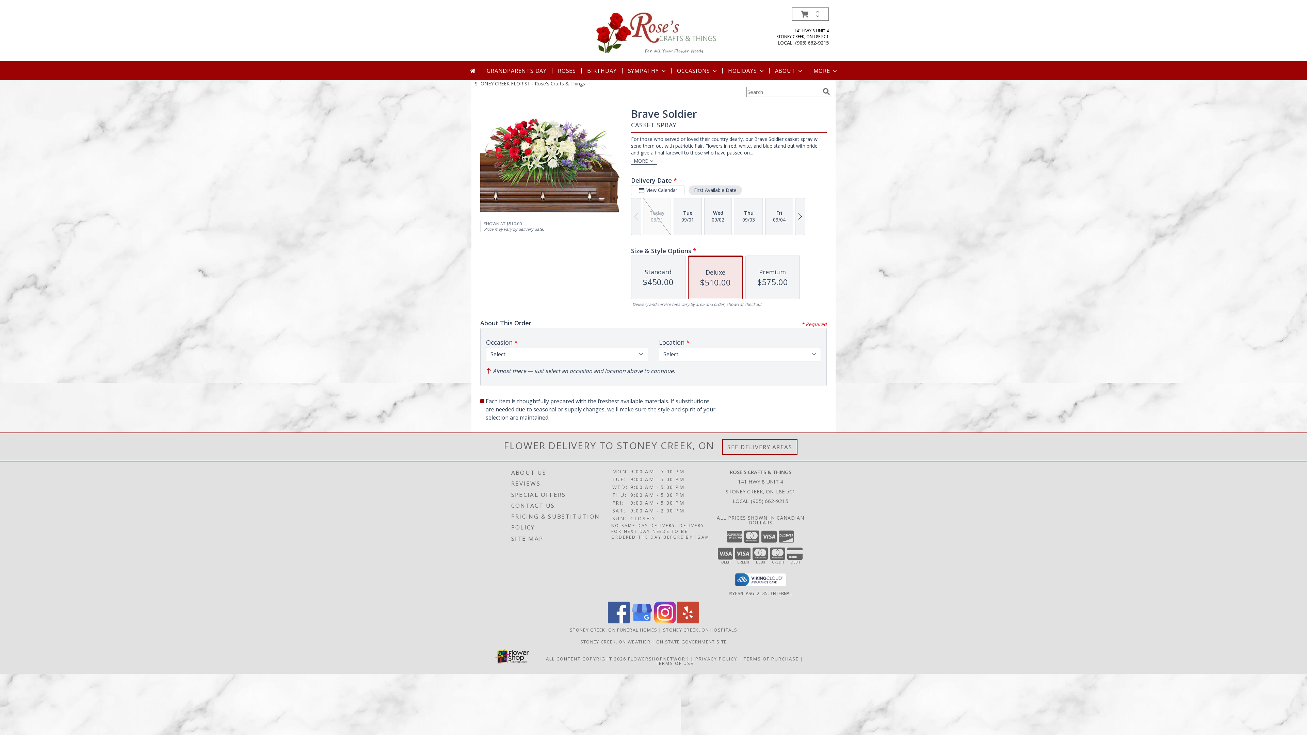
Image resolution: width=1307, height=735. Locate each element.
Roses (567, 71)
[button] (810, 14)
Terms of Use (675, 663)
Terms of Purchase (771, 659)
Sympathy (643, 71)
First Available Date (715, 190)
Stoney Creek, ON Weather (615, 642)
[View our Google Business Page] (642, 621)
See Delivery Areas (759, 447)
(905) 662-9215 (812, 42)
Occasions (693, 71)
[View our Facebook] (619, 621)
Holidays (742, 71)
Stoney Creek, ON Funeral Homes (613, 630)
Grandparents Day (517, 71)
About (785, 71)
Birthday (601, 71)
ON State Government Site (691, 642)
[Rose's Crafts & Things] (656, 32)
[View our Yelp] (688, 621)
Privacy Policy (716, 659)
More (821, 71)
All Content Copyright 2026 (586, 659)
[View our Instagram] (665, 621)
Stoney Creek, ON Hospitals (700, 630)
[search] (826, 91)
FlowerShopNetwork (658, 659)
